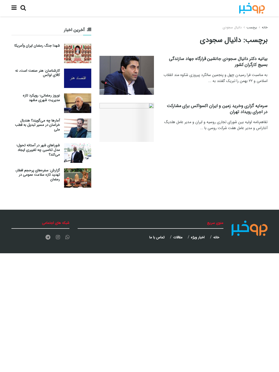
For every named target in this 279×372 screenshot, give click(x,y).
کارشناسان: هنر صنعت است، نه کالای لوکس (37, 73)
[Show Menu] (14, 8)
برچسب (252, 27)
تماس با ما (157, 237)
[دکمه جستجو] (23, 8)
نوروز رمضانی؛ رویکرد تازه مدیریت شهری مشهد (41, 98)
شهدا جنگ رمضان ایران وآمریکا (37, 45)
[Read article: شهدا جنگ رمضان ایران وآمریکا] (77, 53)
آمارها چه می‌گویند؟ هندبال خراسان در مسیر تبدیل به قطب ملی (37, 125)
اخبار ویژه (198, 237)
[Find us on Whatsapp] (67, 237)
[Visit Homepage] (252, 8)
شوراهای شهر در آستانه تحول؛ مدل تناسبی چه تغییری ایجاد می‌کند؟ (38, 149)
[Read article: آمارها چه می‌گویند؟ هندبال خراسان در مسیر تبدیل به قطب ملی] (77, 128)
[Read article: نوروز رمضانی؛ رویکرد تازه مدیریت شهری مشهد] (77, 103)
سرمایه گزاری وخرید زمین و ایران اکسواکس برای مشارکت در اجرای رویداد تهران (217, 108)
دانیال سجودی (232, 27)
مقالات (178, 237)
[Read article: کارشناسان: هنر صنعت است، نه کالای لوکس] (77, 78)
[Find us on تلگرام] (48, 237)
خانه (265, 27)
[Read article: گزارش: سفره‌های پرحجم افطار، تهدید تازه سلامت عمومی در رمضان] (77, 178)
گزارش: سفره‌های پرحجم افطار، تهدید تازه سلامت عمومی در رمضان (37, 174)
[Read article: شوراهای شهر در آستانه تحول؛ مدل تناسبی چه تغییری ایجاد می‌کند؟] (77, 153)
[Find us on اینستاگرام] (58, 237)
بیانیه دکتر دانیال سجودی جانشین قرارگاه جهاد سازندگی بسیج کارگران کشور (218, 61)
